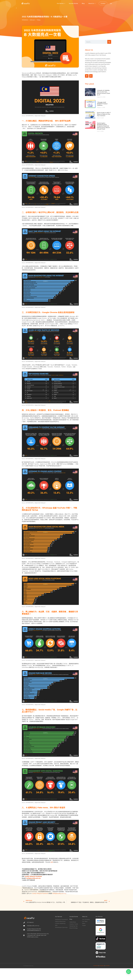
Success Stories (73, 3)
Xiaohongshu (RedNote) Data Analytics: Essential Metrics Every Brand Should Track (103, 126)
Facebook (95, 965)
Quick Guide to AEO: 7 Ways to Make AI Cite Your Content (104, 114)
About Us (91, 3)
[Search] (109, 42)
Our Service (60, 3)
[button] (128, 971)
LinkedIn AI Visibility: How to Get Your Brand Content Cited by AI (103, 93)
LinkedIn (107, 965)
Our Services (58, 916)
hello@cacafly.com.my (59, 893)
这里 (51, 862)
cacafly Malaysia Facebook (40, 893)
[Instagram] (91, 76)
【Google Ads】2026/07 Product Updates (102, 104)
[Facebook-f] (87, 76)
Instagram (101, 965)
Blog (83, 3)
